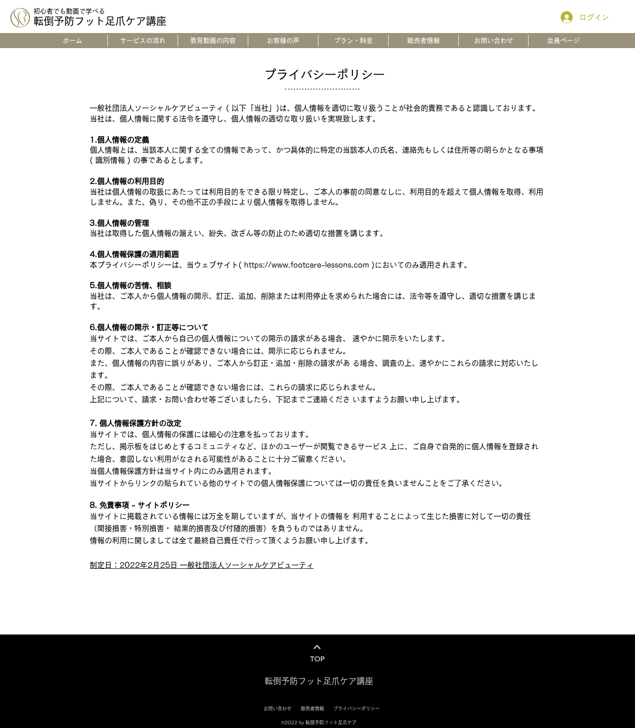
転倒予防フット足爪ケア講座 (99, 21)
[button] (563, 41)
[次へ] (317, 647)
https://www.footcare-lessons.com (306, 265)
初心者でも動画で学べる (69, 11)
